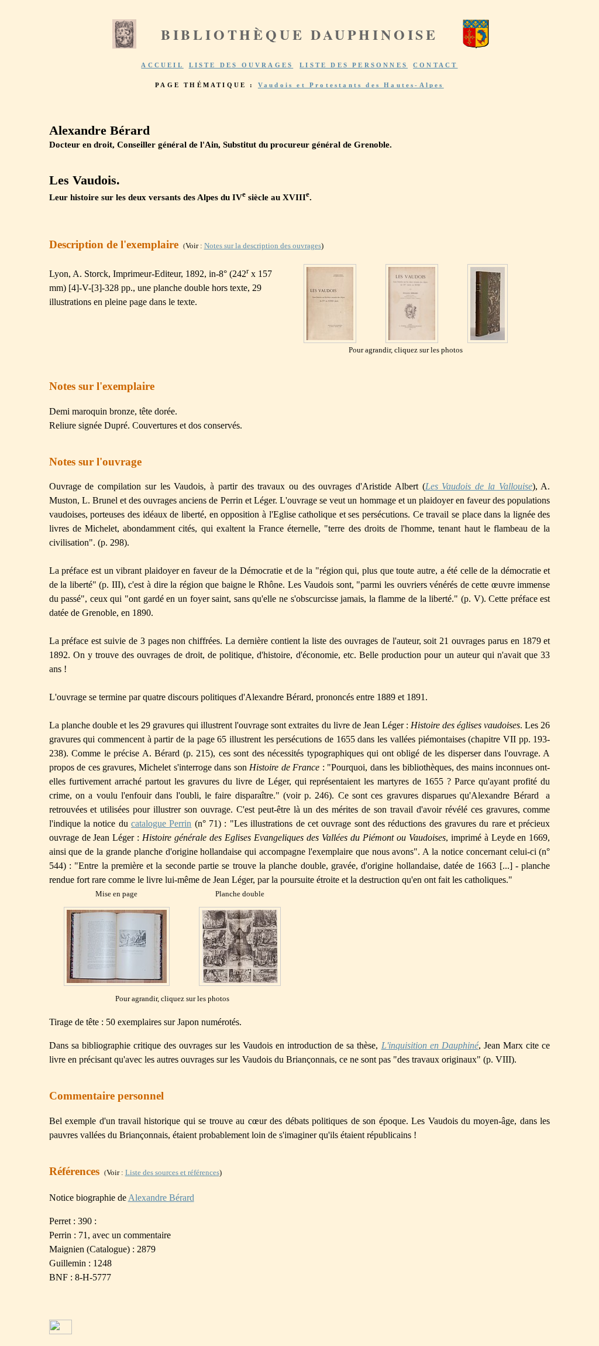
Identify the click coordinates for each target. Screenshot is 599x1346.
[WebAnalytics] (60, 1331)
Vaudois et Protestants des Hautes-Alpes (351, 84)
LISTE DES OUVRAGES (241, 65)
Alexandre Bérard (161, 1198)
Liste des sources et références (172, 1172)
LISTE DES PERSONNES (354, 65)
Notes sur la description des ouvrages (262, 245)
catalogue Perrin (161, 823)
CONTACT (435, 65)
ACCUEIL (162, 65)
